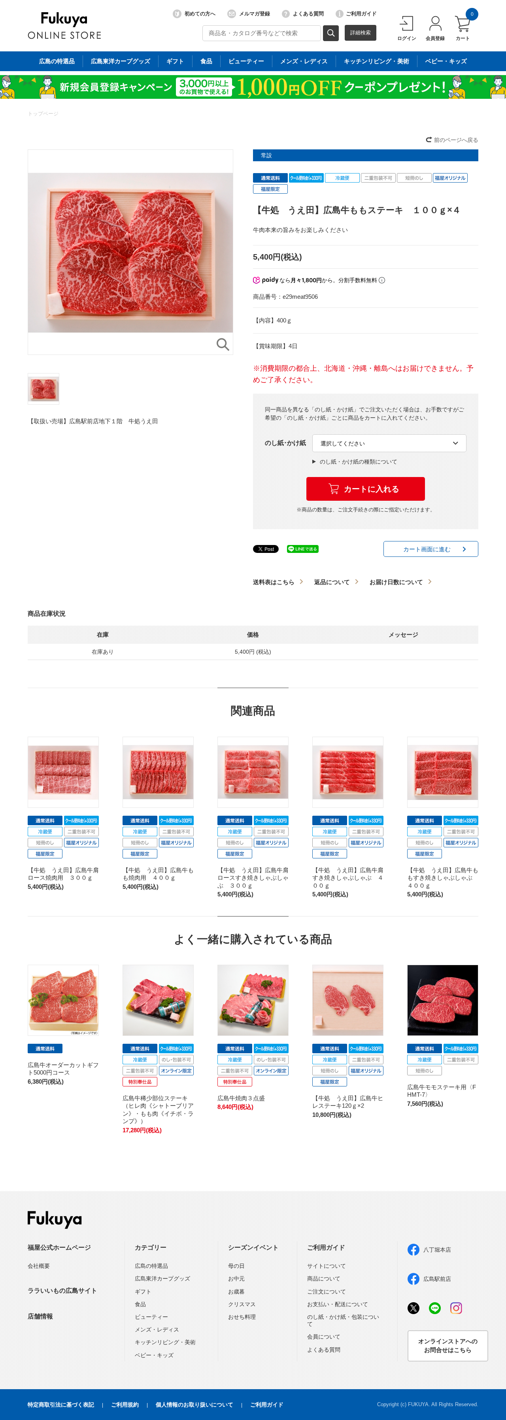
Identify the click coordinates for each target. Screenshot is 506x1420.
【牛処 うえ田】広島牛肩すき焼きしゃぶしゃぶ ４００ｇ (347, 878)
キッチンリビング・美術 (376, 61)
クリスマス (242, 1304)
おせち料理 (242, 1317)
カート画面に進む (427, 549)
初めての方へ (200, 14)
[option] (130, 252)
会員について (323, 1336)
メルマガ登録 (254, 14)
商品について (323, 1278)
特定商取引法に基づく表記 (61, 1404)
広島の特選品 (57, 61)
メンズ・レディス (304, 61)
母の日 (236, 1266)
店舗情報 (40, 1316)
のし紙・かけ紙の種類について (358, 461)
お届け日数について (396, 582)
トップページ (43, 114)
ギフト (175, 61)
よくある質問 (308, 14)
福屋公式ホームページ (59, 1247)
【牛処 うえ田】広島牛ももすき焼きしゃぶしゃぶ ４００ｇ (442, 878)
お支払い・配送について (337, 1304)
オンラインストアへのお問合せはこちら (448, 1346)
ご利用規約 (125, 1404)
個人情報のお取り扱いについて (194, 1404)
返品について (332, 582)
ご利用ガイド (361, 14)
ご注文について (326, 1291)
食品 (206, 61)
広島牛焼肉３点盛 (241, 1098)
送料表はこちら (274, 582)
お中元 (236, 1278)
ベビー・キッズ (446, 61)
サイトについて (326, 1266)
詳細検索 (360, 33)
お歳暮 (236, 1291)
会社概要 (39, 1266)
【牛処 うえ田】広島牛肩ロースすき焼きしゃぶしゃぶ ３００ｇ (253, 878)
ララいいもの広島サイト (62, 1290)
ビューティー (246, 61)
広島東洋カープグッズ (120, 61)
